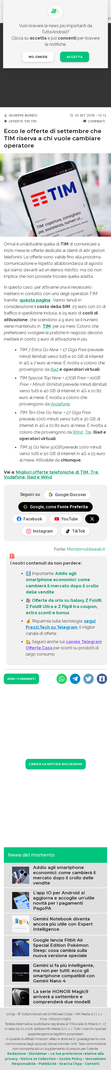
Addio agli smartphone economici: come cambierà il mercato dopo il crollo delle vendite (64, 875)
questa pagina (35, 300)
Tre (88, 432)
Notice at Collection (38, 1059)
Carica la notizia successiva (55, 764)
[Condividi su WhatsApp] (62, 679)
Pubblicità (47, 1064)
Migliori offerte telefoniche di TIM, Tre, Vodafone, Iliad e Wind (51, 475)
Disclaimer (38, 1054)
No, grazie (38, 57)
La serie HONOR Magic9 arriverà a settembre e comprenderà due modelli (61, 996)
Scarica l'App (70, 1064)
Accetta (75, 57)
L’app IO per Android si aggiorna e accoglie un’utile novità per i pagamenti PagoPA (63, 900)
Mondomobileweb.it (86, 549)
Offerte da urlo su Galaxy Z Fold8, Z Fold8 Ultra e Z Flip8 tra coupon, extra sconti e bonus (64, 606)
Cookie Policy (70, 1059)
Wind (78, 432)
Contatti (92, 1064)
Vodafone (60, 403)
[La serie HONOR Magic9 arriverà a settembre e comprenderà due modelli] (20, 996)
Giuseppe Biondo (23, 115)
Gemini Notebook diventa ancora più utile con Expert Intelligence (63, 924)
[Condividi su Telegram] (75, 679)
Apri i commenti (21, 679)
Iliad (54, 369)
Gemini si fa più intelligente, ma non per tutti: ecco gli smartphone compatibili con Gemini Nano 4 (64, 973)
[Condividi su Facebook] (102, 679)
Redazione (16, 1054)
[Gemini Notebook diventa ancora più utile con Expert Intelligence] (20, 923)
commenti (96, 121)
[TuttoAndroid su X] (92, 518)
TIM (33, 121)
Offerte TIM (19, 121)
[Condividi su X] (88, 679)
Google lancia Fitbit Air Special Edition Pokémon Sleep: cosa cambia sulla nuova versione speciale (61, 947)
